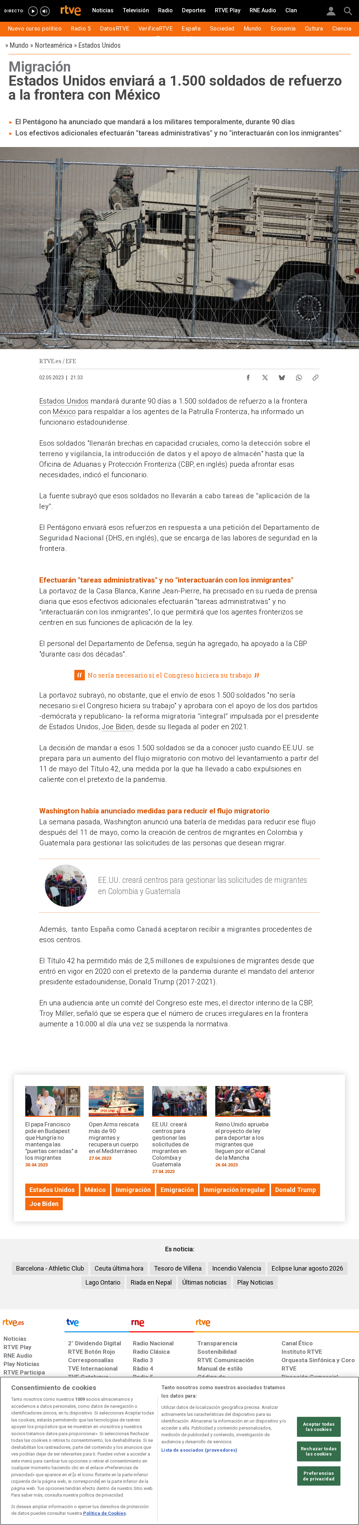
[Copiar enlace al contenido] (315, 375)
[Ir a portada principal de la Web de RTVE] (32, 1322)
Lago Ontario (103, 1282)
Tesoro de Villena (178, 1268)
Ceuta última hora (119, 1268)
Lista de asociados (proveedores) (199, 1450)
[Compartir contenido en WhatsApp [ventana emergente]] (298, 375)
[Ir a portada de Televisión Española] (97, 1324)
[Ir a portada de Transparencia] (276, 1324)
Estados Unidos (64, 401)
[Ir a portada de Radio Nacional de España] (161, 1324)
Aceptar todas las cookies (319, 1426)
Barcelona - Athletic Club (50, 1268)
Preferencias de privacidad (318, 1476)
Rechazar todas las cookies (319, 1451)
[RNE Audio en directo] (44, 11)
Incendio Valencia (236, 1268)
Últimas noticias (204, 1282)
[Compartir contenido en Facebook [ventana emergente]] (248, 375)
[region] (179, 1451)
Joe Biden (117, 726)
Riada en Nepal (151, 1282)
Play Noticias (255, 1282)
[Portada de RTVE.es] (71, 11)
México (64, 411)
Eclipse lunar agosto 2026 (307, 1268)
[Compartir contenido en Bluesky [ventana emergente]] (281, 375)
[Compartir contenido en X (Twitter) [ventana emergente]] (265, 375)
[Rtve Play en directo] (33, 11)
